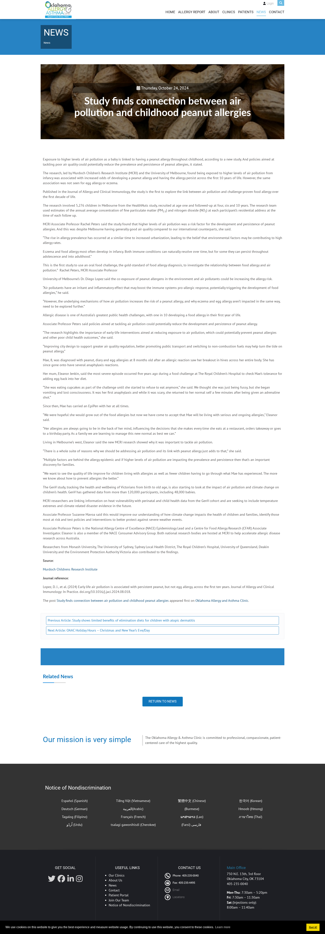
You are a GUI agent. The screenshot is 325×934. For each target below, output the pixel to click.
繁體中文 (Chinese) (192, 801)
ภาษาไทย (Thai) (250, 817)
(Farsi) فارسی (191, 825)
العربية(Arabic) (133, 809)
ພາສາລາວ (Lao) (192, 817)
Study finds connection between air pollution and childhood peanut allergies (113, 600)
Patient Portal (118, 895)
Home (170, 12)
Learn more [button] (222, 927)
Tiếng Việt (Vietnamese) (133, 801)
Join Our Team (119, 900)
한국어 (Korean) (250, 801)
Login (270, 3)
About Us (115, 880)
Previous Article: (121, 620)
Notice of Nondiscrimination (78, 788)
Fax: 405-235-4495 (183, 882)
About (213, 12)
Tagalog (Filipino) (74, 817)
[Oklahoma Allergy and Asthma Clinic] (58, 9)
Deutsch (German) (74, 809)
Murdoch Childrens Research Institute (70, 569)
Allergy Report (191, 12)
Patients (246, 12)
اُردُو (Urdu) (74, 825)
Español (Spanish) (75, 801)
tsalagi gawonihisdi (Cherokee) (133, 825)
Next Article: (99, 630)
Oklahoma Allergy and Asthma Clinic (221, 600)
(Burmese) (192, 809)
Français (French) (133, 817)
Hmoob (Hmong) (250, 809)
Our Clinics (117, 875)
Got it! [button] (313, 927)
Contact (276, 12)
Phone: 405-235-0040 (185, 875)
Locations (179, 897)
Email (176, 890)
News (261, 12)
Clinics (228, 12)
